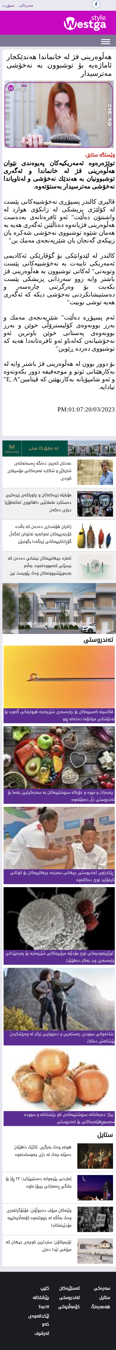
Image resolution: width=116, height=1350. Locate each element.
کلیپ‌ (44, 1288)
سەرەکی (26, 5)
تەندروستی (69, 1298)
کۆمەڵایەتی (69, 1307)
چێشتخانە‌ (41, 1298)
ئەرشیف (42, 1333)
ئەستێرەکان (69, 1288)
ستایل (104, 1298)
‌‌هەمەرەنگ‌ (100, 1307)
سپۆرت (8, 5)
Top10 (43, 1307)
